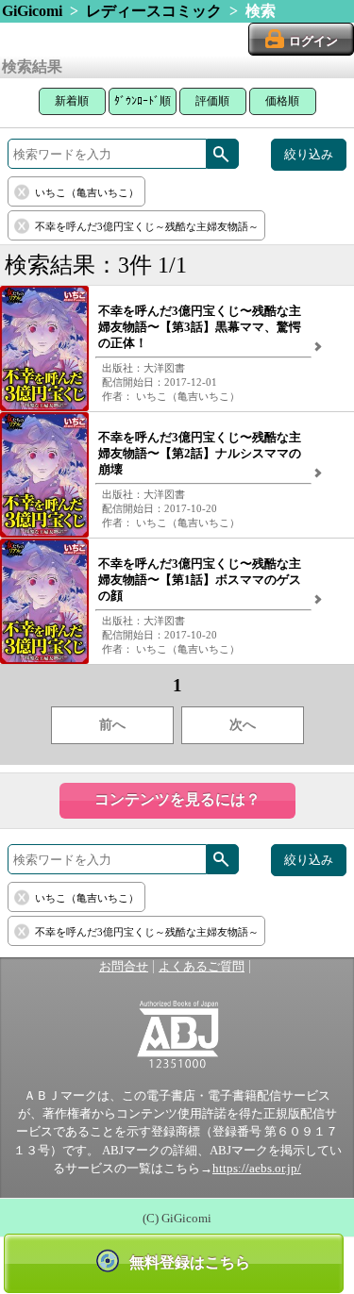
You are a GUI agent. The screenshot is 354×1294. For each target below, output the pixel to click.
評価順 (212, 101)
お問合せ (123, 966)
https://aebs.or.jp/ (256, 1168)
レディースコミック (154, 11)
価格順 (282, 101)
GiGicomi (32, 11)
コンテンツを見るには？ (177, 799)
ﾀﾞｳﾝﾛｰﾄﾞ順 (142, 101)
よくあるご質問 (201, 966)
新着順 (72, 101)
